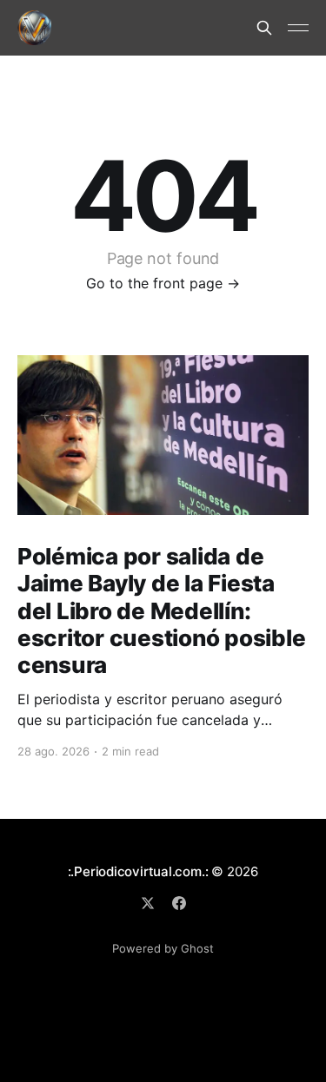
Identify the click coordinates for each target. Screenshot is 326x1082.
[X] (148, 903)
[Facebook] (179, 903)
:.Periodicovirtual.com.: (138, 871)
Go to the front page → (163, 283)
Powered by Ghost (163, 948)
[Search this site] (264, 28)
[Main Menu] (298, 28)
